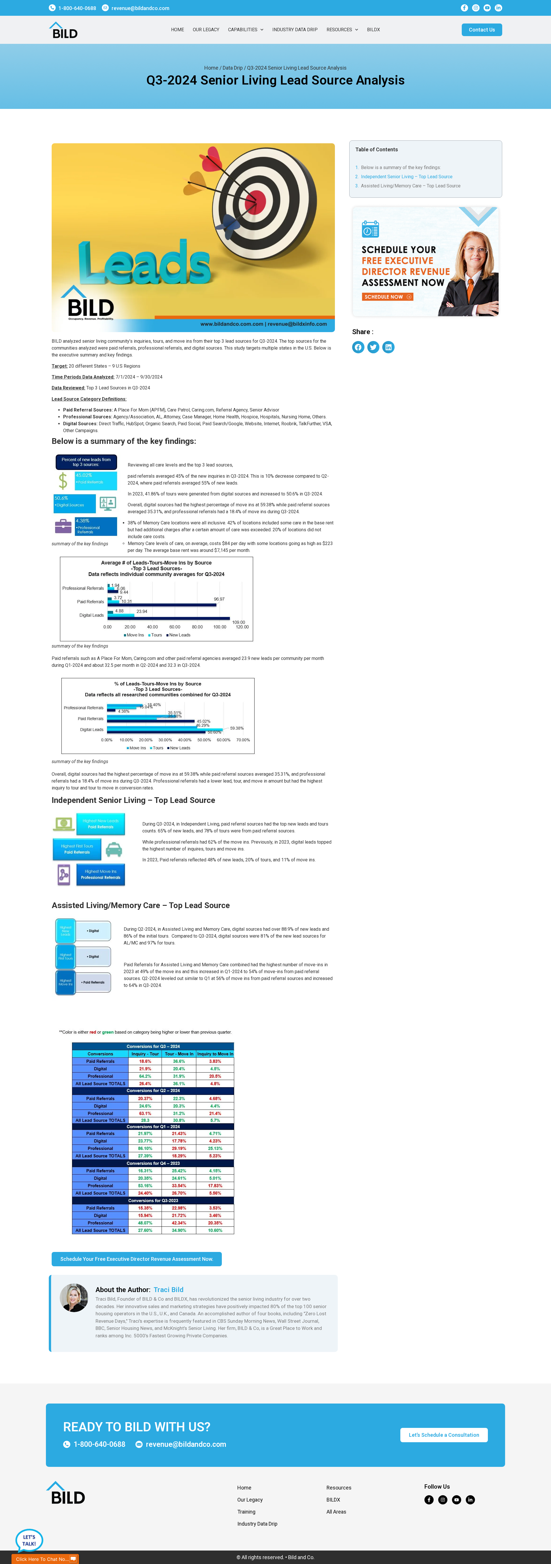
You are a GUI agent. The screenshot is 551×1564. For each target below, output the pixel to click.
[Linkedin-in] (498, 8)
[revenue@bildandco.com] (105, 7)
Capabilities (242, 29)
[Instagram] (476, 8)
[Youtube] (487, 8)
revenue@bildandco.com (140, 8)
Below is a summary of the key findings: (401, 167)
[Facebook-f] (464, 8)
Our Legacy (206, 29)
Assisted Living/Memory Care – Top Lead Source (411, 186)
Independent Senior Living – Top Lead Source (407, 176)
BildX (373, 29)
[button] (358, 347)
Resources (339, 29)
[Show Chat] (73, 1559)
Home (177, 29)
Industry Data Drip (295, 29)
